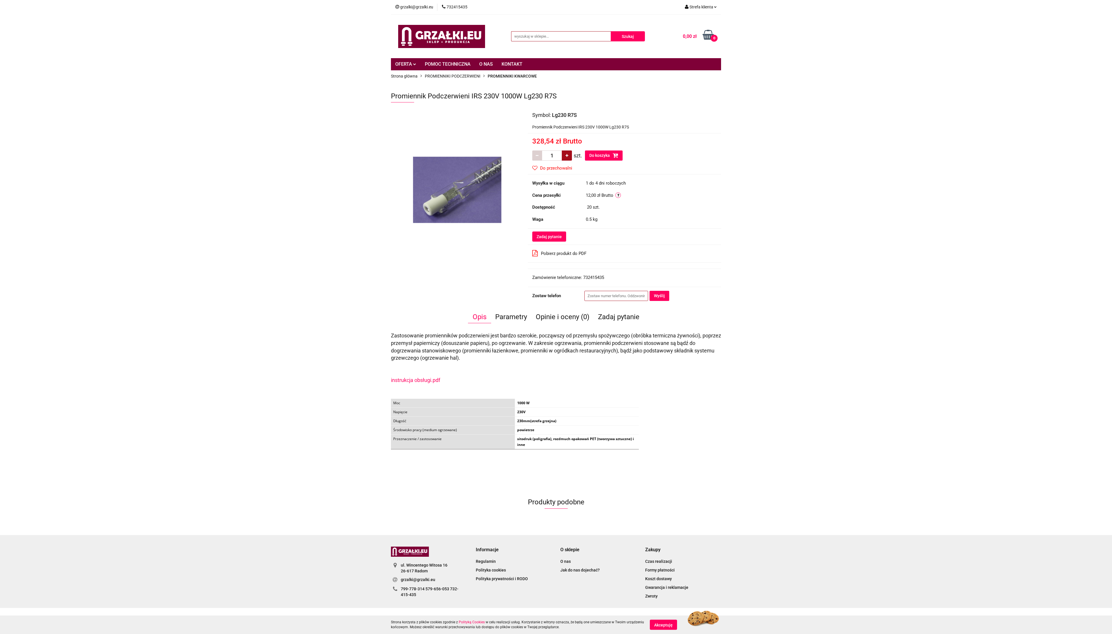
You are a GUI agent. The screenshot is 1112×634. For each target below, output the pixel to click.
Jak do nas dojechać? (580, 570)
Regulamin (486, 561)
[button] (487, 550)
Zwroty (651, 596)
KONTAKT (512, 64)
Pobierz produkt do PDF (563, 253)
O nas (565, 561)
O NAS (486, 64)
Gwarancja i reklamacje (666, 587)
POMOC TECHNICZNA (448, 64)
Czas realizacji (658, 561)
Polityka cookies (491, 570)
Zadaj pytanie (549, 236)
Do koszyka (600, 155)
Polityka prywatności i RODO (502, 578)
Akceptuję (663, 624)
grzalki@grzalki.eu (418, 579)
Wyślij (659, 295)
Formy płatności (660, 570)
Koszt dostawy (658, 578)
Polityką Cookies (472, 622)
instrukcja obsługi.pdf (415, 380)
